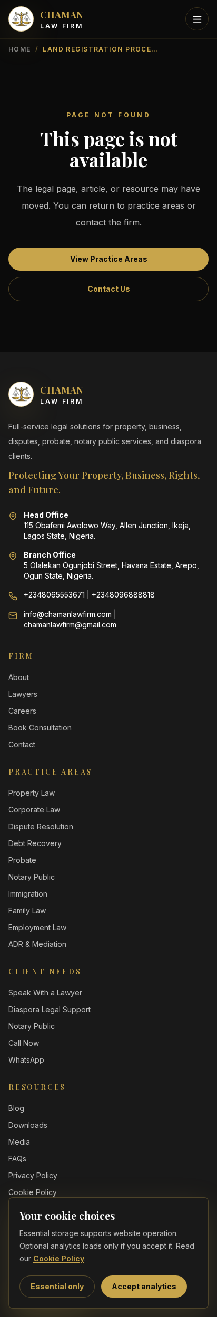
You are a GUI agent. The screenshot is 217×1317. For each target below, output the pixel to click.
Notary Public (31, 876)
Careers (22, 710)
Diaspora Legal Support (49, 1009)
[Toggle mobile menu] (197, 18)
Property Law (31, 792)
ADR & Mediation (37, 944)
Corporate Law (34, 809)
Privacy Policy (32, 1175)
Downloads (27, 1124)
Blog (16, 1108)
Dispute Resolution (40, 826)
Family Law (27, 910)
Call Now (23, 1042)
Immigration (27, 893)
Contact (21, 744)
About (18, 677)
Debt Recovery (35, 843)
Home (19, 49)
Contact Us (108, 288)
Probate (22, 860)
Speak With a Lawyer (45, 992)
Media (19, 1141)
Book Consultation (40, 727)
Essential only (57, 1286)
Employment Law (37, 927)
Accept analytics (144, 1286)
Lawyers (22, 694)
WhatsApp (26, 1059)
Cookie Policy (58, 1258)
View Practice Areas (108, 258)
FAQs (17, 1158)
